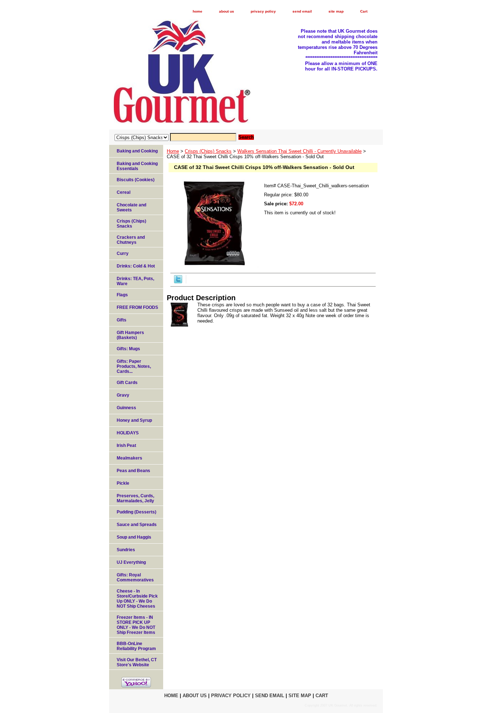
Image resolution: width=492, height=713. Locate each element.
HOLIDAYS (128, 432)
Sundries (126, 549)
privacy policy (263, 11)
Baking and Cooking (137, 151)
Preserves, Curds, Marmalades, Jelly (135, 498)
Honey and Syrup (134, 420)
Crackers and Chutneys (131, 240)
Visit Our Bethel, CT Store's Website (137, 662)
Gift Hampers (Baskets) (130, 335)
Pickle (123, 483)
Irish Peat (126, 445)
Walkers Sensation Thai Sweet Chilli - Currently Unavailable (299, 151)
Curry (123, 253)
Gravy (123, 395)
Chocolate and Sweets (131, 207)
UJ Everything (131, 562)
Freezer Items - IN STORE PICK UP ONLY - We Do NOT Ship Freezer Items (136, 625)
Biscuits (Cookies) (136, 179)
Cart (363, 11)
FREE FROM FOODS (137, 307)
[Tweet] (178, 281)
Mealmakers (129, 458)
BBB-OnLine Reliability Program (136, 646)
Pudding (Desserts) (136, 512)
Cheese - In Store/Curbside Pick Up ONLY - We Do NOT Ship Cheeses (137, 599)
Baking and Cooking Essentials (137, 166)
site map (336, 11)
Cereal (123, 192)
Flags (122, 294)
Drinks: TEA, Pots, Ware (135, 281)
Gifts (121, 320)
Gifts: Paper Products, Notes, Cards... (134, 366)
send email (302, 11)
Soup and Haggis (134, 537)
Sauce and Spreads (137, 524)
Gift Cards (127, 382)
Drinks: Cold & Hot (136, 266)
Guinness (126, 407)
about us (226, 11)
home (197, 11)
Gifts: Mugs (128, 348)
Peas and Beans (133, 470)
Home (173, 151)
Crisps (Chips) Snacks (208, 151)
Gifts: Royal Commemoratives (135, 577)
